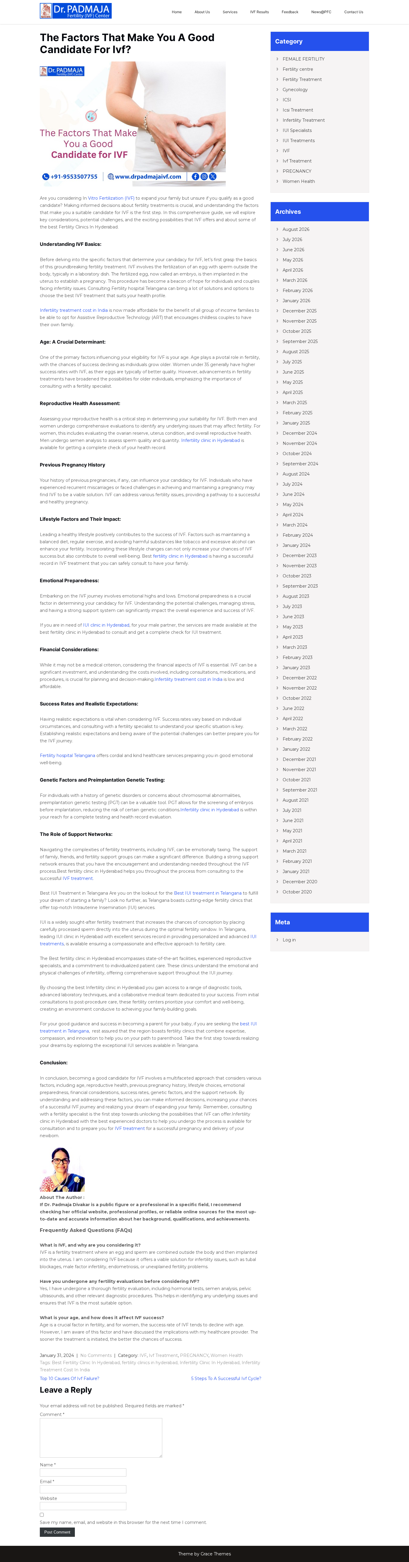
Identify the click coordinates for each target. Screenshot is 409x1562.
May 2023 (293, 627)
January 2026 (296, 300)
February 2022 (298, 739)
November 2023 (300, 565)
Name (48, 1465)
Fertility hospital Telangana (67, 755)
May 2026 (293, 260)
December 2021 (299, 759)
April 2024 (293, 514)
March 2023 (295, 647)
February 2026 (298, 290)
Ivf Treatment (163, 1355)
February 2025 (297, 413)
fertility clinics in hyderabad (150, 1362)
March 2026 (295, 280)
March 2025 (295, 402)
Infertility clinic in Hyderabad (210, 440)
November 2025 (299, 321)
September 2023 (300, 586)
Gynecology (295, 89)
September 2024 (300, 464)
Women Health (226, 1355)
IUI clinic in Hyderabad (106, 625)
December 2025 (299, 311)
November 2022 (300, 688)
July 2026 (292, 239)
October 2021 (297, 779)
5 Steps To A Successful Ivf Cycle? (226, 1378)
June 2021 (293, 820)
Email (47, 1481)
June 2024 (294, 494)
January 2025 (296, 423)
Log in (289, 940)
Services (230, 12)
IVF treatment (78, 878)
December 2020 (300, 881)
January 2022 (296, 749)
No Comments (96, 1355)
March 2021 (295, 851)
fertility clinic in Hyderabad (180, 556)
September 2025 (300, 341)
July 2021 (292, 810)
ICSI (287, 100)
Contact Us (353, 12)
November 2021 (299, 769)
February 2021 (297, 861)
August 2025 (296, 351)
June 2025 (293, 372)
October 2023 (297, 576)
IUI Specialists (297, 130)
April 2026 (293, 270)
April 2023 (293, 637)
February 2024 (298, 535)
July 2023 (292, 606)
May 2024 (293, 504)
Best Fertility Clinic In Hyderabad (86, 1362)
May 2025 (293, 382)
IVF (143, 1355)
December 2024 (300, 433)
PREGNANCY (194, 1355)
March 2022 (295, 729)
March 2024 (295, 525)
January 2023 (296, 667)
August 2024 (296, 474)
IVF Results (259, 12)
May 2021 (292, 830)
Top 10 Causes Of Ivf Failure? (69, 1378)
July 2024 (292, 484)
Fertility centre (298, 69)
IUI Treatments (299, 140)
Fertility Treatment (302, 79)
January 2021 (296, 871)
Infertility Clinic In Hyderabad (210, 1362)
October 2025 (297, 331)
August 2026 (296, 229)
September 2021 (300, 790)
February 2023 (298, 657)
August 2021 (296, 800)
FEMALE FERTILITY (304, 59)
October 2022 (297, 698)
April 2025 (293, 392)
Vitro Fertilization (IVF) (111, 198)
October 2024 (297, 453)
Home (177, 12)
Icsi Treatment (298, 110)
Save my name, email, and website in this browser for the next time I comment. (123, 1522)
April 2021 (292, 841)
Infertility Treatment (304, 120)
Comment (52, 1414)
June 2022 (293, 708)
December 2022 (300, 678)
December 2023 (300, 555)
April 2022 (293, 718)
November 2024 (300, 443)
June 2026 (293, 249)
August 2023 (296, 596)
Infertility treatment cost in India (74, 310)
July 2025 (292, 362)
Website (48, 1498)
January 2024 (296, 545)
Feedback (290, 12)
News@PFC (321, 12)
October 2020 (297, 892)
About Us (202, 12)
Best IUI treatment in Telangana (208, 893)
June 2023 (293, 616)
